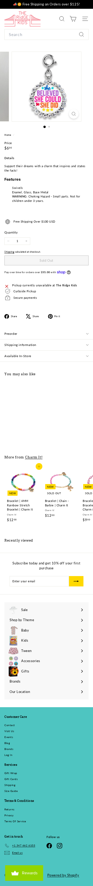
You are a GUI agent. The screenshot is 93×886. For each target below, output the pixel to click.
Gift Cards (11, 779)
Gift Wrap (10, 773)
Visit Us (9, 731)
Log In (8, 754)
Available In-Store (17, 356)
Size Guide (11, 790)
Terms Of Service (15, 821)
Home (8, 134)
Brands (8, 748)
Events (8, 737)
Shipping (9, 251)
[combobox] (46, 34)
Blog (7, 743)
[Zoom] (74, 114)
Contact (9, 725)
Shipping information (20, 345)
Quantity (11, 232)
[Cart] (73, 18)
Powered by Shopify (63, 875)
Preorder (10, 334)
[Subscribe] (76, 581)
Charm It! (34, 457)
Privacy (9, 815)
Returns (9, 809)
